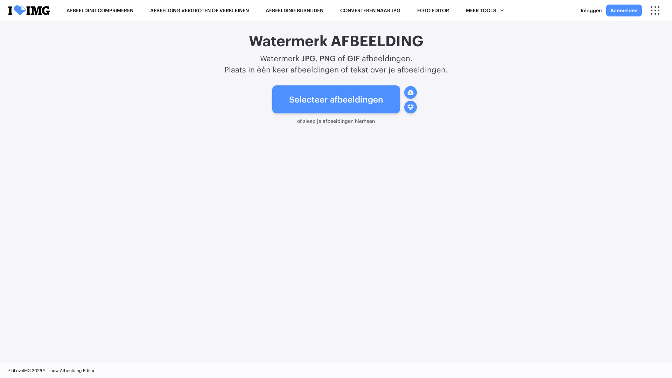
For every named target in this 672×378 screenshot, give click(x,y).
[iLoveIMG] (29, 10)
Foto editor (433, 10)
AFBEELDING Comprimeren (99, 10)
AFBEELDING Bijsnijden (294, 10)
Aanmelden (624, 10)
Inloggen (591, 10)
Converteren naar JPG (370, 10)
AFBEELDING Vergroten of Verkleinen (199, 10)
